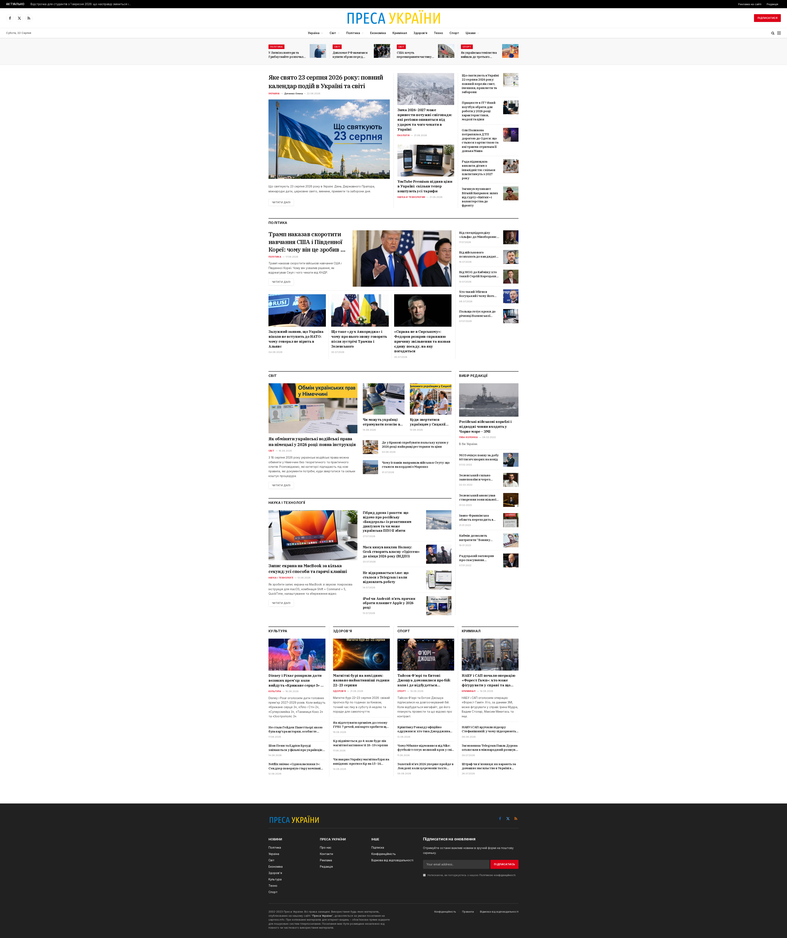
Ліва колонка (468, 437)
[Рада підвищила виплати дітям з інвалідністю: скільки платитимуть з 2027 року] (511, 166)
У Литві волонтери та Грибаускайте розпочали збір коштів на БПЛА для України (286, 55)
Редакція (772, 4)
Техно (438, 33)
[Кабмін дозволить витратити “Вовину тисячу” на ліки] (511, 540)
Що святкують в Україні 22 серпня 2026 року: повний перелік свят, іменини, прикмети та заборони (480, 83)
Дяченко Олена (293, 93)
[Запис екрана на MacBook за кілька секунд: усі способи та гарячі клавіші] (312, 535)
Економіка (378, 33)
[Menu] (779, 33)
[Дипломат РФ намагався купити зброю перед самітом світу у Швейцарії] (382, 51)
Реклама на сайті (749, 4)
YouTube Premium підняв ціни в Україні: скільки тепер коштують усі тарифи (424, 186)
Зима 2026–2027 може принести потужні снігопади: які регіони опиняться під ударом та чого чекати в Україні (424, 120)
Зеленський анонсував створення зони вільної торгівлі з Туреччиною (477, 497)
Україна (314, 33)
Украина (274, 93)
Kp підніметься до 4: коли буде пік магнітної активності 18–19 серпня (360, 743)
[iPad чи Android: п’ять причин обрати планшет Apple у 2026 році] (439, 605)
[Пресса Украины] (393, 18)
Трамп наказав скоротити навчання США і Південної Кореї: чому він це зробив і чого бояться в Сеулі (305, 241)
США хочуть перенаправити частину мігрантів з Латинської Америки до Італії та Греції (414, 55)
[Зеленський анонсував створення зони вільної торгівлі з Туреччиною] (511, 500)
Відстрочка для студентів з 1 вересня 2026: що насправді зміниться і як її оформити (82, 4)
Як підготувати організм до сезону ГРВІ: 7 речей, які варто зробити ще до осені (360, 725)
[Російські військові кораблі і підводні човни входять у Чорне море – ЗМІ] (489, 400)
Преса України (322, 915)
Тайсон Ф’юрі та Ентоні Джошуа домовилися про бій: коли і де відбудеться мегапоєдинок (424, 680)
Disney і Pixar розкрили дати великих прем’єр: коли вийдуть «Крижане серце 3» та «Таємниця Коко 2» (296, 680)
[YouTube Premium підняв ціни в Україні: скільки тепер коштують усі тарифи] (425, 161)
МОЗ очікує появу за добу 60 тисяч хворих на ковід (478, 457)
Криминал (468, 691)
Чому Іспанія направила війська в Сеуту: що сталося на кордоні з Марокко (416, 465)
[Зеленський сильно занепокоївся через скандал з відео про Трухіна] (511, 480)
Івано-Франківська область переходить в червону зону (476, 518)
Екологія (403, 135)
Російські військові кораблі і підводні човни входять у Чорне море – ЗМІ (485, 426)
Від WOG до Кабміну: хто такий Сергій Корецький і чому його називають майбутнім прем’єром (478, 274)
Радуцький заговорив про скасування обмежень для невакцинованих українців (476, 558)
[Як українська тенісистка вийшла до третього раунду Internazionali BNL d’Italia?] (510, 51)
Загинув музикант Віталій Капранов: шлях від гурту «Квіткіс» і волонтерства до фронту (480, 197)
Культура (274, 691)
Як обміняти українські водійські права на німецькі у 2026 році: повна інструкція (312, 441)
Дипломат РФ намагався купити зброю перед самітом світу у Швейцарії (351, 55)
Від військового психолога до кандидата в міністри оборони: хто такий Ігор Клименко (478, 254)
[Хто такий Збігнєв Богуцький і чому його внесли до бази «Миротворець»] (511, 296)
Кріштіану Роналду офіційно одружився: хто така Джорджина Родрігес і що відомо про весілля (423, 729)
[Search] (773, 33)
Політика (353, 33)
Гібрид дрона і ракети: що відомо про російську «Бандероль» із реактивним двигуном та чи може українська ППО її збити (387, 522)
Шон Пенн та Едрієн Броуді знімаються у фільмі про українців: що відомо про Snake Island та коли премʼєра (295, 748)
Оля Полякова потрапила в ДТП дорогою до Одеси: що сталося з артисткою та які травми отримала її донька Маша (480, 140)
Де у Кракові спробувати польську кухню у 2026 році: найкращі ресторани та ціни (415, 444)
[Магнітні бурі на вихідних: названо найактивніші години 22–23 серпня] (361, 655)
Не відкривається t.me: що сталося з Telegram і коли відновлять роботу (386, 577)
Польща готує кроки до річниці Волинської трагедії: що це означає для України (477, 313)
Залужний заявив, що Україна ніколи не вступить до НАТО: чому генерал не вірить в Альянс (295, 338)
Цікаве (471, 33)
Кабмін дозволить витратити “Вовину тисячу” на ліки (474, 538)
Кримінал (399, 33)
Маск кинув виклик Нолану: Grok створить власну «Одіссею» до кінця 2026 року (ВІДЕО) (391, 551)
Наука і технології (280, 577)
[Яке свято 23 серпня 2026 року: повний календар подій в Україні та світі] (329, 139)
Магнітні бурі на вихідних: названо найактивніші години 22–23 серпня (361, 680)
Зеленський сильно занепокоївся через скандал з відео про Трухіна (474, 477)
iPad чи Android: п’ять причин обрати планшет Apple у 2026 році (389, 603)
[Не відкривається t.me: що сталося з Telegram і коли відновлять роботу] (439, 579)
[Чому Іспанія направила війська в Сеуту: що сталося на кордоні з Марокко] (370, 467)
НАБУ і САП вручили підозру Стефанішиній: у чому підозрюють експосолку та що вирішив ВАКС (489, 729)
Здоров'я (339, 691)
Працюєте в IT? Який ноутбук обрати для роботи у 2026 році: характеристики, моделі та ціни (478, 111)
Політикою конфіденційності (497, 875)
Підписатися (767, 17)
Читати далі (281, 202)
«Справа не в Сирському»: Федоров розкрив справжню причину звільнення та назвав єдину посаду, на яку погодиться (422, 341)
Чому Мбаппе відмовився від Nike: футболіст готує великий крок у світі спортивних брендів (425, 748)
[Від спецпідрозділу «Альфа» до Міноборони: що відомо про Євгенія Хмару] (511, 237)
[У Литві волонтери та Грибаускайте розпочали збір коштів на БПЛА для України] (318, 51)
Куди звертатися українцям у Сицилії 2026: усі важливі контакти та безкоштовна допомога (430, 422)
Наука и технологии (411, 197)
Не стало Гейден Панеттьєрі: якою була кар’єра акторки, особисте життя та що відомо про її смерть (295, 729)
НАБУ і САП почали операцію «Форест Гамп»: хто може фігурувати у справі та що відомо (488, 680)
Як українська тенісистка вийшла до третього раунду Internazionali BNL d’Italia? (479, 55)
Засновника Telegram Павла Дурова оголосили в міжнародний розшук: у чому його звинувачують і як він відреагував (489, 748)
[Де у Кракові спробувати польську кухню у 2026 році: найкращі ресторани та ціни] (370, 447)
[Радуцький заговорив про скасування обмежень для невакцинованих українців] (511, 560)
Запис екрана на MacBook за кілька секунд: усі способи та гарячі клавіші (307, 568)
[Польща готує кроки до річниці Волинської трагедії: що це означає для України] (511, 316)
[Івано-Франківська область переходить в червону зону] (511, 520)
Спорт (454, 33)
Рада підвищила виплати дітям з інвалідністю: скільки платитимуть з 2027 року (478, 170)
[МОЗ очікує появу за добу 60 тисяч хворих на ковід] (511, 460)
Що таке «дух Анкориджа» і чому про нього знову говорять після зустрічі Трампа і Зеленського (359, 338)
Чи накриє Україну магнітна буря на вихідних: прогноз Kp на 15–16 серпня (361, 761)
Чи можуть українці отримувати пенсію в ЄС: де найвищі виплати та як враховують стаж (381, 422)
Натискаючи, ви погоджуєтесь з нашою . (471, 875)
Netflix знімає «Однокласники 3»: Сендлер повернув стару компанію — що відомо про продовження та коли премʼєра (295, 766)
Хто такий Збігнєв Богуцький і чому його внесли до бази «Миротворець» (476, 294)
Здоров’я (420, 33)
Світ (333, 33)
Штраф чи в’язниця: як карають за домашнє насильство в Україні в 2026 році (489, 766)
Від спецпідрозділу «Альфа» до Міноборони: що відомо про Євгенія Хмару (478, 235)
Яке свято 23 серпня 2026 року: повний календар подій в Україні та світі (325, 81)
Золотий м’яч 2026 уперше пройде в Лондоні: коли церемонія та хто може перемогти (425, 766)
